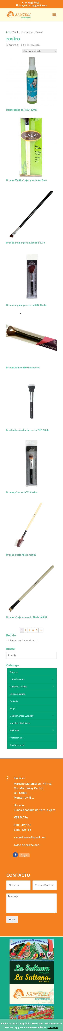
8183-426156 (22, 829)
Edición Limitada (17, 693)
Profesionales (17, 737)
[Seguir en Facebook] (15, 854)
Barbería (14, 672)
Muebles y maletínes (20, 723)
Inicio (8, 32)
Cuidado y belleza (18, 686)
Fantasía (14, 701)
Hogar (13, 708)
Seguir (24, 855)
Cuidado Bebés (17, 679)
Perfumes (14, 730)
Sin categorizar (17, 745)
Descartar (53, 1027)
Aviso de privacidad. (27, 845)
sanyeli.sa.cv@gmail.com (30, 837)
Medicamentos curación (21, 715)
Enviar (12, 919)
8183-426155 (22, 825)
